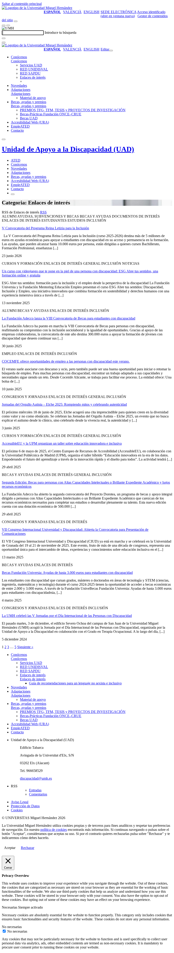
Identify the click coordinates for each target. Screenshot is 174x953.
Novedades (19, 85)
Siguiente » (25, 647)
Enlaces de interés (33, 77)
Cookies (17, 810)
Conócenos (19, 57)
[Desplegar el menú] (8, 25)
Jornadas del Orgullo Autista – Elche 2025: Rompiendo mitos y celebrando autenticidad (64, 404)
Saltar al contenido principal (22, 4)
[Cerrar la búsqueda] (3, 42)
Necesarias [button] (10, 907)
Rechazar (27, 848)
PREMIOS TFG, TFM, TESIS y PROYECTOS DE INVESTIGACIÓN (73, 110)
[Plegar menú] (111, 50)
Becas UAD (29, 118)
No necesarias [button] (12, 927)
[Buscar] (3, 38)
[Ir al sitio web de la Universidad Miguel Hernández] (37, 8)
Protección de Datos (25, 806)
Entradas (35, 790)
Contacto (17, 130)
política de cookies (53, 830)
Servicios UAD (31, 65)
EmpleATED (20, 126)
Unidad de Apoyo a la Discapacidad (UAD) (68, 149)
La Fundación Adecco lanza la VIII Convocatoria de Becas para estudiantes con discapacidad (68, 318)
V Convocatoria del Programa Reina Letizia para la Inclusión (45, 228)
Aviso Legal (19, 802)
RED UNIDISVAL (34, 69)
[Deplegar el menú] (12, 194)
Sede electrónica (118, 12)
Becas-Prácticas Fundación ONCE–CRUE (50, 114)
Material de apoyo (33, 98)
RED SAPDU (30, 73)
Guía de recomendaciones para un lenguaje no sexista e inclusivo (75, 683)
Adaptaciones (20, 90)
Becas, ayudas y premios (28, 102)
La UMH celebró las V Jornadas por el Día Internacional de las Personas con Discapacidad (67, 616)
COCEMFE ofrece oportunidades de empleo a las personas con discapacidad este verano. (66, 361)
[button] (19, 61)
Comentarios (38, 794)
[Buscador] (15, 21)
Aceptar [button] (9, 848)
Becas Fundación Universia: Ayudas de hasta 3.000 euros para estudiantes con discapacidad (67, 573)
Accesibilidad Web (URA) (30, 122)
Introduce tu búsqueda (60, 32)
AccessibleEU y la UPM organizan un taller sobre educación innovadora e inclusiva (62, 443)
